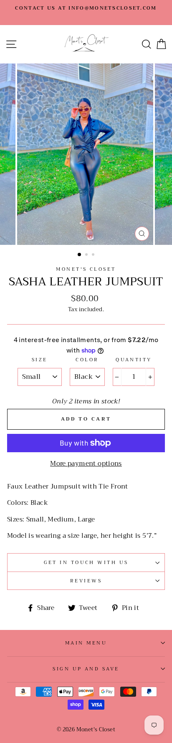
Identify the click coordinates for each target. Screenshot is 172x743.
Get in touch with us (86, 562)
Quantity (134, 359)
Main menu (86, 643)
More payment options (86, 463)
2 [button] (87, 255)
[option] (86, 8)
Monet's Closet (86, 269)
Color (87, 359)
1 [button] (80, 255)
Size (40, 359)
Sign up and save (86, 669)
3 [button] (94, 255)
